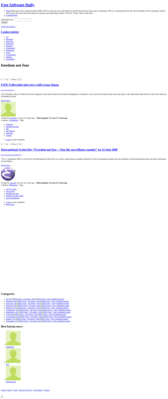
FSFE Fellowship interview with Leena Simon (30, 84)
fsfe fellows (10, 131)
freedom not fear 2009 (14, 196)
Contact (47, 390)
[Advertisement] (30, 74)
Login (8, 140)
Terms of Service (25, 390)
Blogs (9, 390)
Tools (15, 390)
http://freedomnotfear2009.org (11, 155)
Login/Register (11, 15)
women (9, 135)
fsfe (7, 129)
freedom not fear (12, 127)
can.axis (13, 183)
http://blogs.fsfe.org (7, 90)
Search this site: (7, 20)
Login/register (10, 31)
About (8, 11)
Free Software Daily (17, 5)
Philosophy (13, 185)
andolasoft (10, 347)
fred (7, 364)
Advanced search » (8, 27)
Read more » (6, 101)
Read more (10, 204)
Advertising (37, 390)
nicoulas (13, 118)
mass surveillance (12, 198)
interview (9, 133)
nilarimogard (11, 382)
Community (13, 120)
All (10, 299)
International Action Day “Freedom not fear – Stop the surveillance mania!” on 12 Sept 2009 (59, 149)
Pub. (33, 299)
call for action (11, 189)
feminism (9, 124)
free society (10, 191)
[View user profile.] (8, 116)
